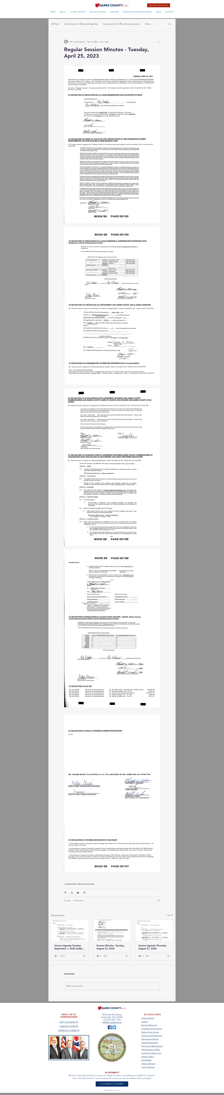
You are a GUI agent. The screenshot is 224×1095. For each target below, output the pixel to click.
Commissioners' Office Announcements (121, 24)
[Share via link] (84, 892)
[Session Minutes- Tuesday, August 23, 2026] (112, 930)
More (147, 24)
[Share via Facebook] (65, 892)
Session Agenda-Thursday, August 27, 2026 (152, 947)
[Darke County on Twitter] (114, 1027)
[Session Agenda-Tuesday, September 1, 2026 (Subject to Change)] (70, 930)
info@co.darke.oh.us (112, 1022)
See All (170, 915)
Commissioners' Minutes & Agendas (81, 24)
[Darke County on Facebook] (110, 1027)
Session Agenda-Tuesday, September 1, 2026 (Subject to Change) (69, 947)
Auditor (144, 1021)
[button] (169, 24)
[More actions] (158, 41)
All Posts (55, 24)
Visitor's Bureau (148, 1067)
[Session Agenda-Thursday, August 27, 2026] (154, 930)
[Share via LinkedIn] (78, 892)
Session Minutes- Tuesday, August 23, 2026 (110, 947)
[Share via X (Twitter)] (71, 892)
